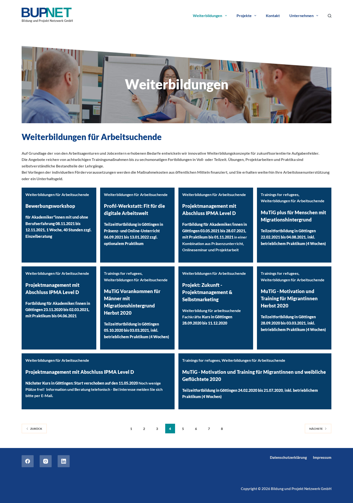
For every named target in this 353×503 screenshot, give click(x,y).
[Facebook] (28, 461)
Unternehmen (301, 15)
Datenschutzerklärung (288, 457)
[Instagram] (46, 461)
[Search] (329, 16)
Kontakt (273, 15)
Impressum (322, 457)
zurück (36, 428)
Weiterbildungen (207, 15)
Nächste (316, 428)
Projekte (244, 15)
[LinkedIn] (64, 461)
